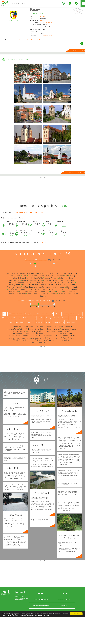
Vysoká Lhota (21, 294)
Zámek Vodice (52, 327)
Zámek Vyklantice (26, 329)
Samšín (54, 287)
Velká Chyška (24, 291)
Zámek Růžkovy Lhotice (31, 336)
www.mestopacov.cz (46, 35)
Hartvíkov (13, 278)
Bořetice (48, 273)
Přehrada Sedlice (33, 340)
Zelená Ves (62, 294)
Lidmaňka (47, 280)
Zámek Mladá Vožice (64, 333)
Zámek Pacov (17, 327)
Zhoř (40, 40)
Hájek (74, 276)
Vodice (72, 291)
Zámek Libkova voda (39, 338)
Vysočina (42, 16)
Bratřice (63, 273)
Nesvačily (53, 282)
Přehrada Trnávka (14, 336)
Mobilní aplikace (64, 600)
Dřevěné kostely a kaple (61, 318)
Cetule (18, 276)
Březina (70, 273)
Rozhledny (26, 318)
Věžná (52, 291)
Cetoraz (11, 276)
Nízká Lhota (62, 282)
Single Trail (39, 322)
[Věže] (28, 134)
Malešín (72, 280)
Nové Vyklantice (15, 285)
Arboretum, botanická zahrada (11, 318)
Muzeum (48, 322)
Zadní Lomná (32, 294)
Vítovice (66, 291)
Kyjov (19, 280)
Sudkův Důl (12, 289)
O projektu (40, 593)
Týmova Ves (31, 289)
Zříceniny (48, 318)
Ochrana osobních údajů (40, 606)
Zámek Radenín (47, 336)
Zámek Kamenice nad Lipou (42, 342)
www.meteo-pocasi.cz (44, 242)
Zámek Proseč (29, 327)
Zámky (40, 318)
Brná (76, 273)
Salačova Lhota (44, 287)
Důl (66, 276)
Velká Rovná (34, 40)
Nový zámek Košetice (69, 329)
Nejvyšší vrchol (20, 322)
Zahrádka (53, 294)
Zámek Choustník (19, 340)
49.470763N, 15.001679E (47, 22)
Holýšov (21, 278)
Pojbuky (58, 285)
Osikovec (51, 285)
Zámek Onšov (17, 333)
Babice (16, 273)
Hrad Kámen (40, 327)
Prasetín (72, 285)
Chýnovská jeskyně (34, 331)
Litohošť (55, 280)
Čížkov (24, 276)
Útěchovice (41, 289)
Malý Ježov (13, 282)
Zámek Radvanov (49, 331)
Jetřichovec (21, 40)
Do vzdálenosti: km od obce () (34, 301)
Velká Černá (13, 291)
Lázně (11, 322)
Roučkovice (28, 40)
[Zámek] (57, 134)
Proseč (18, 287)
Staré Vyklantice (72, 287)
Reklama (64, 593)
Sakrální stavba (71, 322)
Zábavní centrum (59, 322)
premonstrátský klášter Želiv (19, 338)
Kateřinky (12, 280)
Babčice (10, 273)
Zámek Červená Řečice (65, 331)
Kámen (71, 278)
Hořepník (28, 278)
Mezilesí (29, 282)
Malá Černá (63, 280)
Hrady (34, 318)
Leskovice (32, 280)
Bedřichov (14, 40)
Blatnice (40, 273)
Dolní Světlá (49, 276)
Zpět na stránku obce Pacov (76, 172)
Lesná (40, 280)
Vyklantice (11, 294)
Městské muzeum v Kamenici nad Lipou (56, 340)
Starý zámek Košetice (18, 331)
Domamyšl (60, 276)
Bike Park (30, 322)
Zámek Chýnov (50, 333)
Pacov (35, 9)
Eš (70, 276)
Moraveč (37, 282)
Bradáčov (55, 273)
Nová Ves (71, 282)
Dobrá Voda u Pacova (36, 276)
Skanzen (58, 314)
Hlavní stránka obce (79, 50)
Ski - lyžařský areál (47, 314)
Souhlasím (76, 614)
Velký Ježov (45, 291)
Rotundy (73, 318)
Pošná (65, 285)
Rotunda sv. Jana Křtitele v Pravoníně (61, 338)
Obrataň (43, 285)
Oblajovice (35, 285)
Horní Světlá (38, 278)
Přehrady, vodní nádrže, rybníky (73, 314)
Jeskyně (81, 318)
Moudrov (45, 282)
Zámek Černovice (53, 329)
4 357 (42, 31)
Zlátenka (43, 296)
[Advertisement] (42, 190)
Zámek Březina (13, 329)
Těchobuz (21, 289)
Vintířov (59, 291)
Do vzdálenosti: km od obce (36, 260)
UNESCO (36, 314)
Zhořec (75, 294)
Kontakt (64, 606)
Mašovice (21, 282)
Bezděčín (32, 273)
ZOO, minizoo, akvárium (15, 314)
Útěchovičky (72, 289)
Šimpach (62, 287)
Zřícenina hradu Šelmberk (33, 333)
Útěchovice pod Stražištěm (56, 289)
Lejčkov (25, 280)
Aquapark (28, 314)
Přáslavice (10, 287)
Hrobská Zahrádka (51, 278)
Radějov (25, 287)
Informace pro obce (41, 600)
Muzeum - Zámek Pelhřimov (65, 336)
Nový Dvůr (26, 285)
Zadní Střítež (43, 294)
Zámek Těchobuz (65, 327)
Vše (4, 314)
